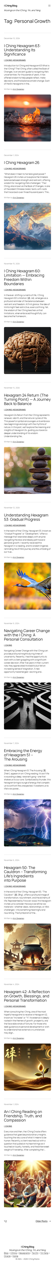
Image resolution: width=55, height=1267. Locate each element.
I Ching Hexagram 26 (22, 162)
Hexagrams (24, 1253)
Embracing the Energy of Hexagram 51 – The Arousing (23, 755)
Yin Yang (44, 1253)
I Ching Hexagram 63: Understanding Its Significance (22, 50)
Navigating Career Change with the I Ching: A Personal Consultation (27, 635)
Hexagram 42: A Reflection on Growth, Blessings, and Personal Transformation (27, 996)
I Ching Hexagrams (15, 60)
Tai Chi (35, 1253)
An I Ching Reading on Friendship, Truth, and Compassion (23, 1115)
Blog (6, 1253)
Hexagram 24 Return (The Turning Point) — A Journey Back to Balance (27, 399)
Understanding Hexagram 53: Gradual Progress (26, 517)
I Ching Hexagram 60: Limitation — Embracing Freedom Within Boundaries (24, 277)
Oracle (7, 1256)
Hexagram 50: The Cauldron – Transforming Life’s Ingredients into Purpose (25, 874)
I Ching (8, 645)
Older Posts (43, 1221)
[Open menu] (49, 5)
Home (15, 1256)
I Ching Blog (10, 5)
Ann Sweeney (18, 89)
